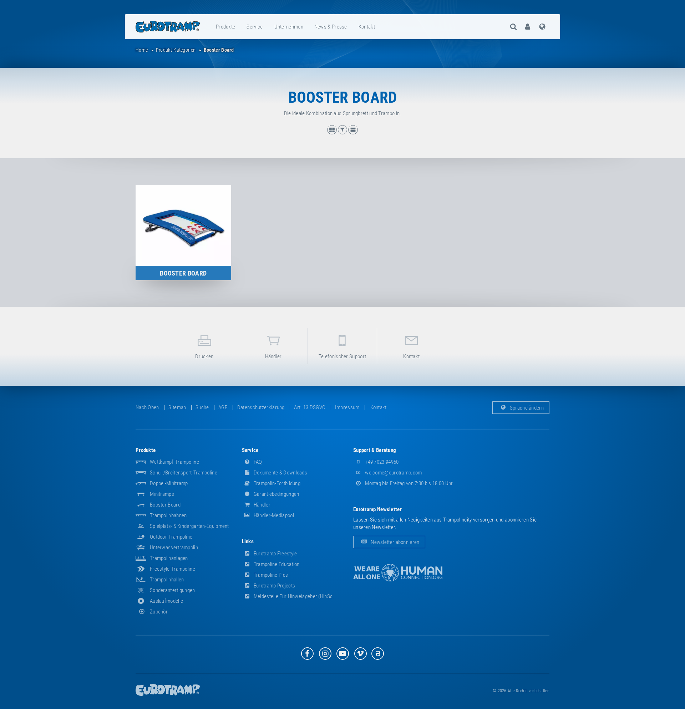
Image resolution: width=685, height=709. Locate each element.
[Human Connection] (397, 572)
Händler (273, 356)
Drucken (204, 356)
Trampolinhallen (167, 579)
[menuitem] (225, 26)
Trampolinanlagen (169, 558)
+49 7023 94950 (381, 462)
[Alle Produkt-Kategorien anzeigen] (352, 132)
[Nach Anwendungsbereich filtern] (343, 132)
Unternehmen (288, 27)
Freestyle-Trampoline (172, 569)
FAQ (257, 462)
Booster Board (165, 505)
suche (202, 407)
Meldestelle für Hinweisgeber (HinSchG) (296, 596)
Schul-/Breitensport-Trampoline (183, 472)
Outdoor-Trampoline (171, 537)
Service (255, 27)
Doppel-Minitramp (169, 483)
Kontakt (367, 27)
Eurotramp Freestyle (275, 553)
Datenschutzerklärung (261, 407)
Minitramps (162, 494)
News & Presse (330, 27)
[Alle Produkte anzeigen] (332, 132)
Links (248, 541)
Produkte (225, 27)
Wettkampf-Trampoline (174, 462)
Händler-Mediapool (273, 515)
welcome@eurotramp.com (393, 472)
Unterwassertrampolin (174, 547)
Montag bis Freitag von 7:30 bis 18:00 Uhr (408, 483)
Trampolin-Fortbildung (277, 483)
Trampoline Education (276, 564)
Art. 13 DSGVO (309, 407)
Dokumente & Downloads (280, 472)
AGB (223, 407)
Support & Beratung (374, 450)
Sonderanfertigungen (172, 590)
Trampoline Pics (270, 575)
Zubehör (159, 611)
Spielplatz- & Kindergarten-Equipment (189, 526)
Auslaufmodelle (166, 601)
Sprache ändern (526, 407)
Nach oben (147, 407)
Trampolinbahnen (168, 515)
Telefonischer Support (342, 356)
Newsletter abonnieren (395, 542)
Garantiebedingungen (276, 494)
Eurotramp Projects (274, 585)
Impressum (347, 407)
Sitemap (177, 407)
